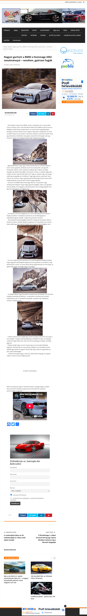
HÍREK (16, 30)
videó (11, 65)
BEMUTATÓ (25, 30)
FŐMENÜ (7, 30)
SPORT (34, 30)
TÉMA (65, 30)
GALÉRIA (6, 40)
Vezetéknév (13, 467)
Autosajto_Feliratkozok (19, 495)
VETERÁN (33, 35)
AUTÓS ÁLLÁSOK (54, 35)
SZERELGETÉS (75, 30)
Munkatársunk (11, 113)
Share (34, 114)
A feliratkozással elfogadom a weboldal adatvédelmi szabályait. (27, 499)
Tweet (42, 114)
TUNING (43, 35)
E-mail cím (13, 481)
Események (17, 40)
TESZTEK (24, 35)
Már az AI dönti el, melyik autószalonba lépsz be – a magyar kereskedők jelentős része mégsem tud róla (16, 579)
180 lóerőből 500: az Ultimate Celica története (41, 577)
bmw (9, 47)
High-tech (56, 30)
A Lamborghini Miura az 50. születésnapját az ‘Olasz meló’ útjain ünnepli (15, 537)
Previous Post (11, 532)
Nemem (12, 488)
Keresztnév (13, 474)
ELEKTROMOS (45, 30)
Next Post (49, 532)
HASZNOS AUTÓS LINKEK (72, 35)
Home (5, 47)
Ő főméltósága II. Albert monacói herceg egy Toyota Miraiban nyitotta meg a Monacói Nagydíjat (46, 538)
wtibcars (17, 65)
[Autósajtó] (43, 15)
